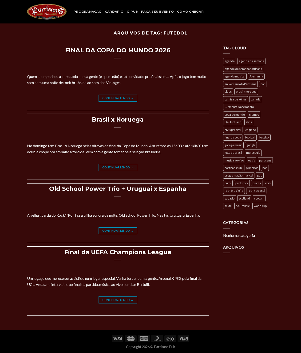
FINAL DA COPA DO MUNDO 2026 (117, 50)
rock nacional (256, 190)
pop (264, 168)
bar (263, 84)
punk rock (241, 183)
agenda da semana (251, 61)
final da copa (233, 137)
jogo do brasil (233, 152)
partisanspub (233, 168)
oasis (251, 160)
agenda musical (235, 76)
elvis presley (233, 130)
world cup (260, 206)
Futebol (264, 137)
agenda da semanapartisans (243, 69)
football (250, 137)
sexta (228, 206)
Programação (88, 11)
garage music (233, 145)
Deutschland (233, 122)
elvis (249, 122)
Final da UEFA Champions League (117, 252)
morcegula (253, 152)
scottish (259, 198)
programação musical (239, 175)
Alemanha (256, 76)
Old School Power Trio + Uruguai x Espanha (117, 188)
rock (268, 183)
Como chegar (190, 11)
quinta (257, 183)
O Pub (132, 11)
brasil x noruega (246, 91)
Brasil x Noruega (118, 119)
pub (259, 175)
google (250, 145)
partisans (265, 160)
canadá (256, 99)
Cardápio (114, 11)
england (250, 130)
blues (228, 91)
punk (228, 183)
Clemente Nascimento (239, 107)
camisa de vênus (235, 99)
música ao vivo (234, 160)
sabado (229, 198)
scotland (244, 198)
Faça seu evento (157, 11)
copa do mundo (235, 114)
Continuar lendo (117, 98)
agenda (230, 61)
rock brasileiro (234, 190)
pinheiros (252, 168)
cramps (254, 114)
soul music (243, 206)
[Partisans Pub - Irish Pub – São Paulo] (47, 12)
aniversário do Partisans (240, 84)
